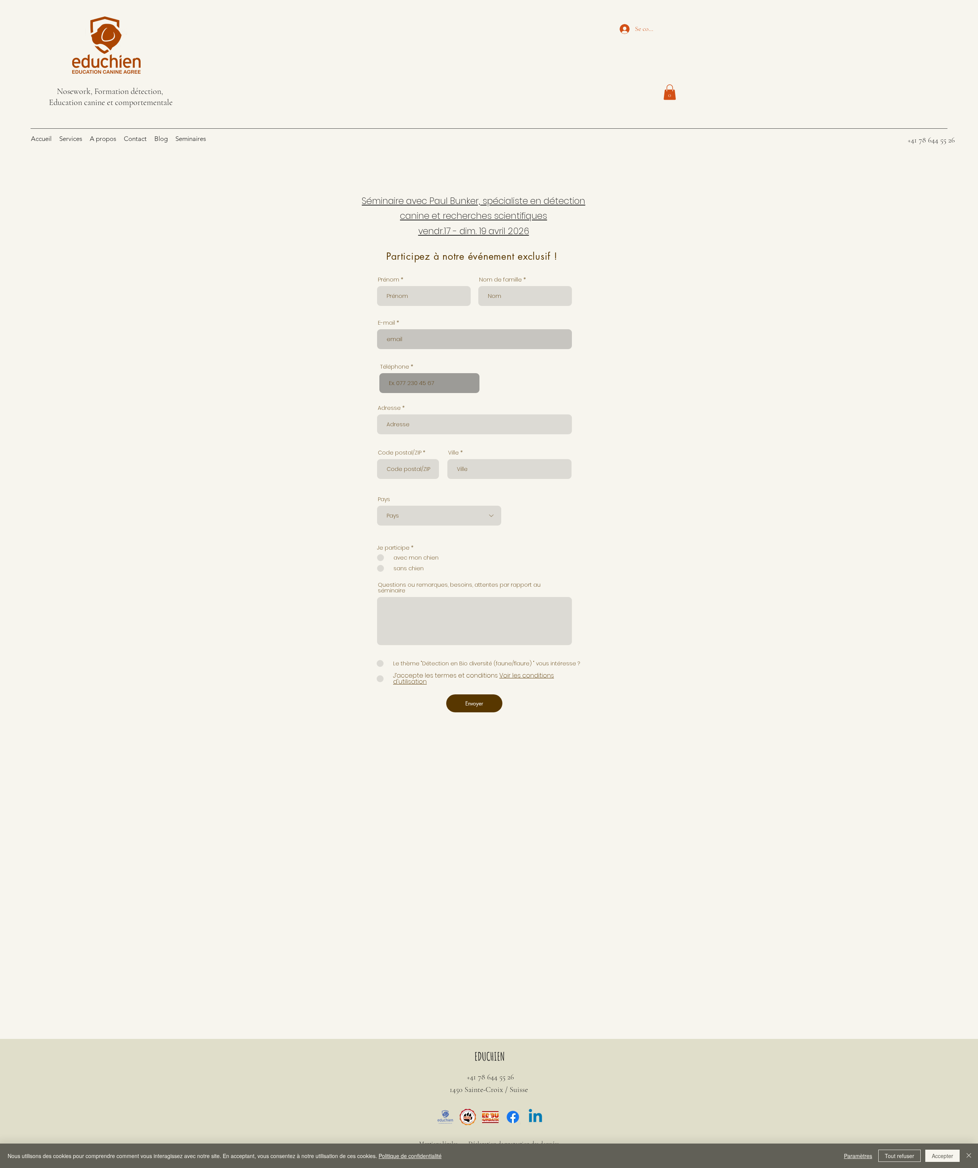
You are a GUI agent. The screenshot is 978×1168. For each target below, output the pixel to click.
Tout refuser (899, 1156)
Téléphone (394, 366)
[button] (669, 92)
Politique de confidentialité (410, 1156)
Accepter (942, 1156)
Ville (453, 452)
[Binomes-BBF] (490, 1117)
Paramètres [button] (858, 1156)
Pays (384, 499)
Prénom (388, 279)
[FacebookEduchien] (513, 1117)
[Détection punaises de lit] (445, 1117)
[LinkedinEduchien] (535, 1117)
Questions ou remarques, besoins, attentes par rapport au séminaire (459, 587)
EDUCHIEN (489, 1056)
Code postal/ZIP (399, 452)
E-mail (386, 322)
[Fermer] (968, 1156)
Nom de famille (500, 279)
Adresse (389, 408)
